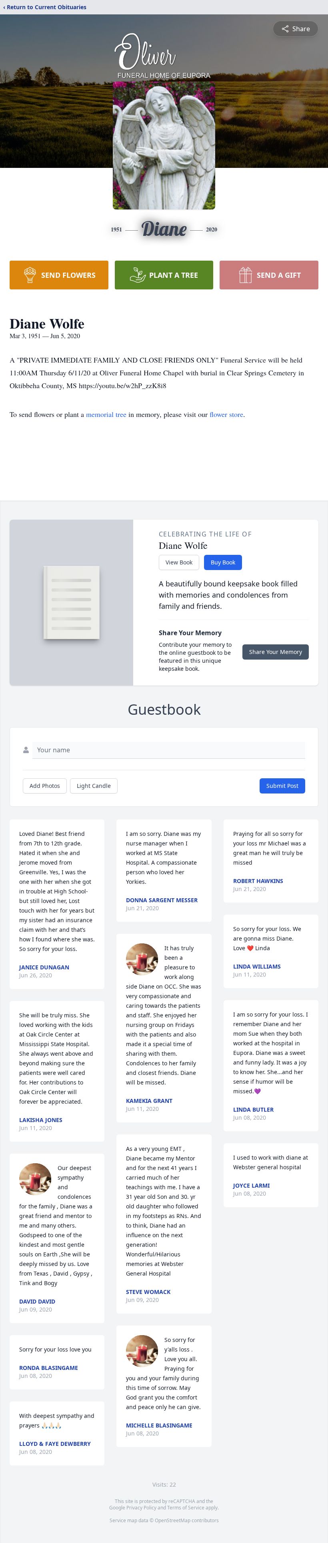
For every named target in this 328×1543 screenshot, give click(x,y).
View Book (179, 562)
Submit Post (282, 785)
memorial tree (106, 414)
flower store (226, 414)
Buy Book (223, 562)
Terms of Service (185, 1507)
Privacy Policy (141, 1507)
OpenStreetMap (172, 1520)
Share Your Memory (275, 652)
